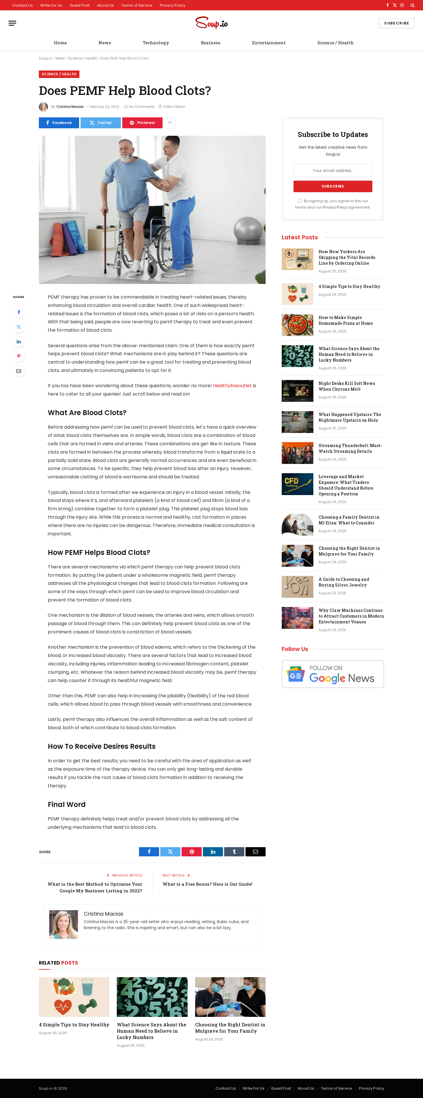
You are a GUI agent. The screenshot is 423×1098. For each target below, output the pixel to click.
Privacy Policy (172, 5)
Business (210, 42)
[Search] (411, 5)
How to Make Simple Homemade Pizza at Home (346, 320)
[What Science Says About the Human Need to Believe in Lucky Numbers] (152, 997)
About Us (105, 5)
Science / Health (335, 42)
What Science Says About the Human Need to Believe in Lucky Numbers (151, 1030)
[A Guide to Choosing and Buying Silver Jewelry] (297, 587)
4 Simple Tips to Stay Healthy (74, 1024)
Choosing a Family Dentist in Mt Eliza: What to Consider (349, 520)
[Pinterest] (18, 356)
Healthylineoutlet (232, 385)
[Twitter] (18, 327)
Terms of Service (137, 5)
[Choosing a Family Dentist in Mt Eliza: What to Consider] (297, 525)
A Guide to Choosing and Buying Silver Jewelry (344, 582)
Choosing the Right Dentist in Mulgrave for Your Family (230, 1027)
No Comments (142, 106)
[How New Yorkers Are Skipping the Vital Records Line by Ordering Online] (297, 259)
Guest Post (79, 5)
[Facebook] (18, 312)
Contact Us (22, 5)
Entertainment (269, 42)
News (104, 42)
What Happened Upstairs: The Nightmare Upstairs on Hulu (350, 417)
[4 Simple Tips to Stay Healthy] (74, 997)
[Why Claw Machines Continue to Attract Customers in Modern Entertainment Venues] (297, 618)
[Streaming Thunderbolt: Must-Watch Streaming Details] (297, 453)
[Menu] (12, 23)
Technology (156, 42)
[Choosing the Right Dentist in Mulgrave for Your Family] (230, 997)
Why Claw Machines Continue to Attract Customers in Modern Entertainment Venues (351, 616)
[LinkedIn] (18, 341)
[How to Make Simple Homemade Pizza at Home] (297, 325)
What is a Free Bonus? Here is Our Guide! (207, 884)
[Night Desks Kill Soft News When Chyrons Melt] (297, 391)
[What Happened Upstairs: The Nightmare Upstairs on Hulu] (297, 422)
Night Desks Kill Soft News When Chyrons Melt (347, 386)
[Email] (18, 371)
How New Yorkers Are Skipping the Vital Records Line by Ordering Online (347, 257)
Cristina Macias (70, 106)
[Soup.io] (211, 23)
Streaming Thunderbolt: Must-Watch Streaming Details (350, 448)
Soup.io (45, 58)
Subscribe (396, 23)
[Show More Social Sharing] (170, 122)
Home (60, 42)
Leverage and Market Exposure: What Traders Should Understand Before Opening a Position (346, 485)
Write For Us (51, 5)
